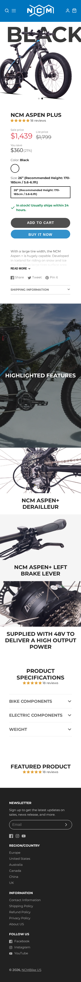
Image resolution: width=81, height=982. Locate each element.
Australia (16, 865)
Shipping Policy (21, 906)
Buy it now (40, 235)
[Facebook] (11, 836)
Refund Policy (20, 912)
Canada (15, 871)
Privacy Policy (19, 918)
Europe (14, 853)
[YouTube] (24, 836)
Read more (19, 268)
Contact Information (25, 900)
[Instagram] (17, 836)
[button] (39, 98)
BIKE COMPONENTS (30, 701)
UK (11, 883)
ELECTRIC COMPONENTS (36, 715)
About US (16, 924)
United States (19, 859)
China (13, 877)
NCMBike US (31, 970)
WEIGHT (18, 729)
